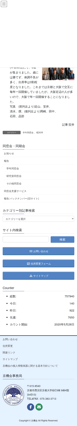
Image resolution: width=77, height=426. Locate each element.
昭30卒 (39, 132)
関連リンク (9, 352)
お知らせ (9, 153)
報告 (6, 161)
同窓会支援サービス (15, 191)
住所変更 (8, 346)
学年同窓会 (28, 132)
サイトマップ (10, 359)
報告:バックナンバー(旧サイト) (21, 198)
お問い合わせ (10, 339)
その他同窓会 (13, 183)
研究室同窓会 (13, 176)
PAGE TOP (71, 409)
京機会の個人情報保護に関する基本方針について (30, 365)
